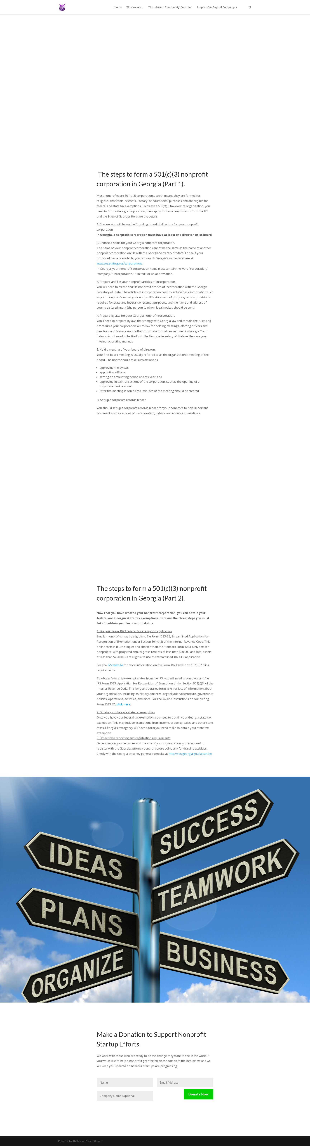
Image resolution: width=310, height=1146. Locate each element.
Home (118, 7)
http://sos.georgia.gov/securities (190, 754)
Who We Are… (135, 7)
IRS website (115, 665)
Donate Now (198, 1094)
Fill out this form (152, 926)
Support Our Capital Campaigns (216, 7)
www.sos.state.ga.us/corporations (119, 263)
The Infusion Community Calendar (170, 7)
